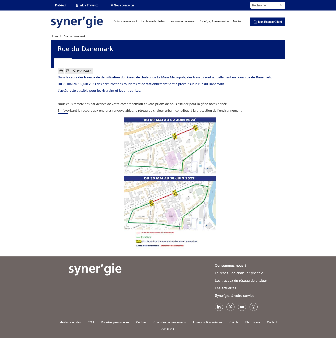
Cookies (141, 322)
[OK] (281, 5)
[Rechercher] (267, 5)
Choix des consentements (169, 322)
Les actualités (225, 288)
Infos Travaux (88, 5)
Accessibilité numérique (207, 322)
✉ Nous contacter (122, 5)
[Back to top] (321, 325)
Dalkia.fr (60, 5)
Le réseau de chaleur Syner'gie (239, 273)
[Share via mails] (67, 71)
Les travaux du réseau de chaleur (241, 280)
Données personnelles (115, 322)
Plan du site (252, 322)
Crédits (233, 322)
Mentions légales (70, 322)
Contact (272, 322)
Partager (84, 70)
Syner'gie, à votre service (234, 296)
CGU (91, 322)
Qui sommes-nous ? (230, 265)
